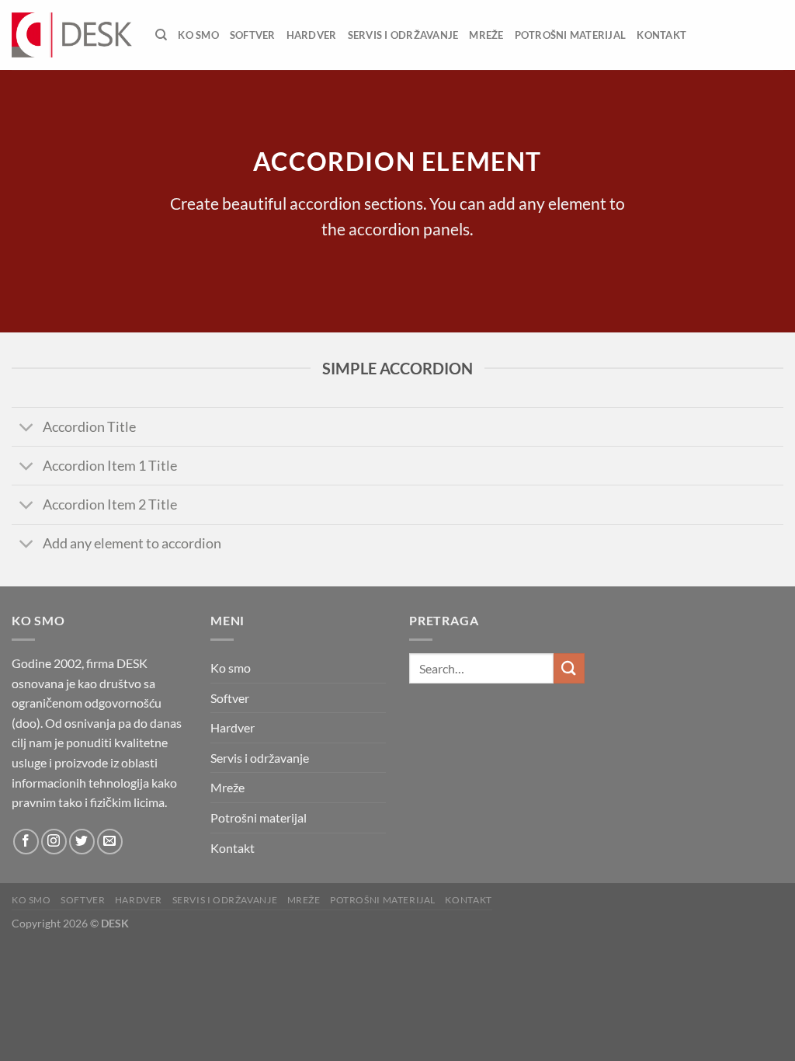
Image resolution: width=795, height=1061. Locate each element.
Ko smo (198, 35)
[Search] (161, 35)
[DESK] (72, 34)
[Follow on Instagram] (54, 841)
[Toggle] (27, 428)
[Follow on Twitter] (82, 841)
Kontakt (661, 35)
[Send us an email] (110, 841)
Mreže (486, 35)
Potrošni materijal (571, 35)
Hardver (311, 35)
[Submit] (569, 668)
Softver (253, 35)
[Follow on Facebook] (26, 841)
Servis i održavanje (403, 35)
